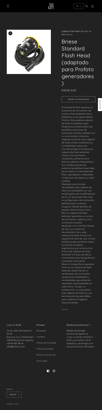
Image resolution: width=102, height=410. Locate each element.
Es (77, 6)
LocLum (16, 404)
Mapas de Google (76, 330)
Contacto (41, 337)
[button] (8, 6)
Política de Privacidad (46, 343)
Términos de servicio (46, 355)
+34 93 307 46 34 (15, 343)
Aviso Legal (42, 361)
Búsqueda (41, 330)
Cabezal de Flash (71, 31)
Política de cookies (45, 349)
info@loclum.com (16, 346)
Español (12, 394)
